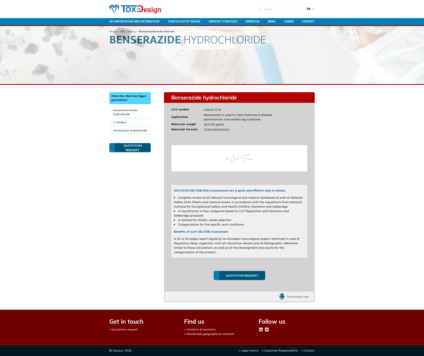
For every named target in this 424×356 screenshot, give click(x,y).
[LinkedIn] (261, 329)
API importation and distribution (134, 21)
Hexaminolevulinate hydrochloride (125, 112)
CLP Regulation (250, 211)
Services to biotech (223, 21)
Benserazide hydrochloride (156, 31)
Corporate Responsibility (281, 350)
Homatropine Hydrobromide (130, 130)
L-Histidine (120, 122)
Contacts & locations (200, 329)
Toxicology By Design (184, 21)
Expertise (253, 21)
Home (113, 31)
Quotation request (125, 329)
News (272, 21)
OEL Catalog (127, 31)
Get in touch (126, 321)
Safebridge (280, 206)
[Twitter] (267, 329)
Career (289, 21)
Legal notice (249, 350)
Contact (308, 21)
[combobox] (280, 9)
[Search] (260, 9)
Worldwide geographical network (210, 334)
